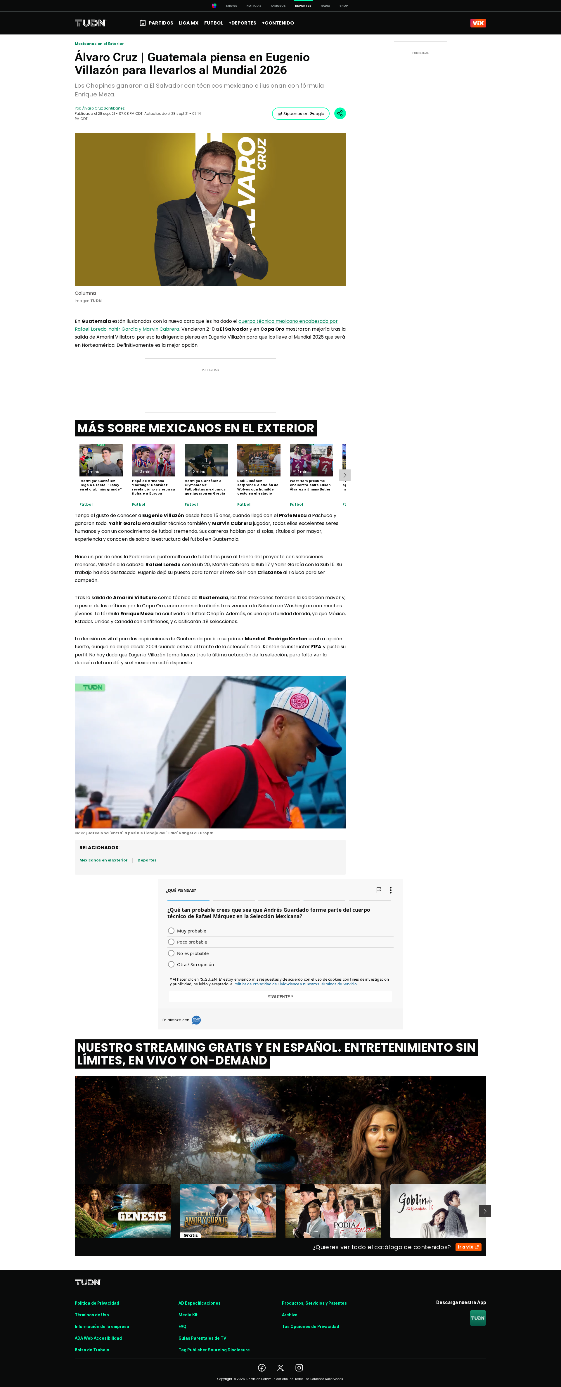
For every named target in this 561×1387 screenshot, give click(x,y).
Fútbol (86, 504)
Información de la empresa (102, 1326)
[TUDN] (91, 23)
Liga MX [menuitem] (188, 23)
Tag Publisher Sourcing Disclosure (214, 1350)
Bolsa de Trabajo (92, 1350)
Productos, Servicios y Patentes (314, 1303)
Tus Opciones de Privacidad (310, 1326)
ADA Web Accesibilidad (98, 1338)
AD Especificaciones (200, 1303)
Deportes (147, 860)
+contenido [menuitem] (278, 23)
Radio (325, 5)
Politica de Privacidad (97, 1303)
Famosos (278, 5)
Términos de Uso (92, 1315)
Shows (231, 5)
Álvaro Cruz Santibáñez (103, 108)
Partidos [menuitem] (161, 23)
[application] (210, 752)
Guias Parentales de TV (202, 1338)
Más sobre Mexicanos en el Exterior (196, 428)
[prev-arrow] (71, 1211)
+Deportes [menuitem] (242, 23)
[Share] (340, 113)
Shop (344, 5)
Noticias (254, 5)
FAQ (182, 1326)
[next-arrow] (345, 475)
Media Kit (188, 1315)
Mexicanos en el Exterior (99, 43)
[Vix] (478, 23)
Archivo (289, 1315)
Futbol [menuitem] (213, 23)
